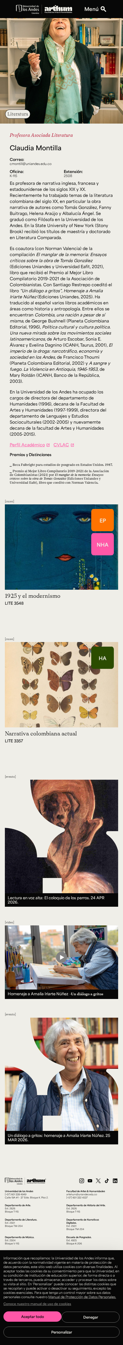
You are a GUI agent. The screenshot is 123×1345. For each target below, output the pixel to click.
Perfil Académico (27, 444)
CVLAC (61, 444)
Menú (91, 9)
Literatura (17, 114)
